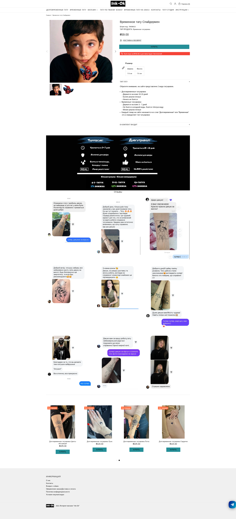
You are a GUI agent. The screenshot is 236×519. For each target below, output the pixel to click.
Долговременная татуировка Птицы (99, 441)
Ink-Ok (118, 4)
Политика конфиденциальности (58, 492)
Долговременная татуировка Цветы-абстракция (136, 442)
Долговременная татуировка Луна (173, 441)
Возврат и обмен (52, 486)
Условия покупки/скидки (55, 495)
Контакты (49, 483)
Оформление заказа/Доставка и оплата (61, 489)
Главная (48, 15)
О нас (48, 480)
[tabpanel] (62, 431)
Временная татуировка (141, 29)
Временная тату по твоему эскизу (62, 441)
